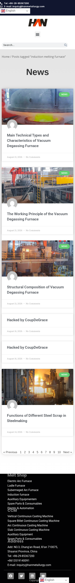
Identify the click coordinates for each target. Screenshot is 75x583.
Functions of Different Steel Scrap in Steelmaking (36, 418)
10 (59, 452)
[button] (37, 34)
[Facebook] (11, 576)
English (10, 10)
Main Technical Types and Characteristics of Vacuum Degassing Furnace (29, 140)
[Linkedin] (32, 576)
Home (6, 57)
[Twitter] (21, 576)
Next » (67, 452)
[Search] (65, 45)
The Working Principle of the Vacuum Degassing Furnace (37, 216)
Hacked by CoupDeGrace (27, 320)
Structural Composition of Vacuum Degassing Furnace (35, 289)
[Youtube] (43, 576)
